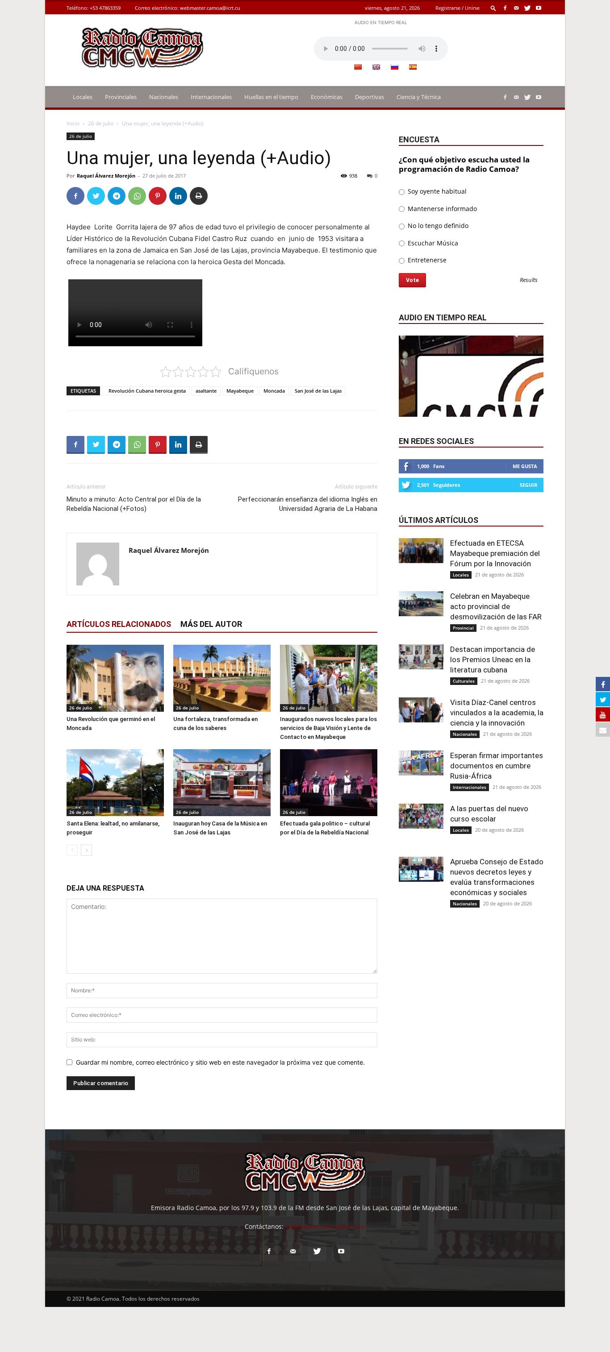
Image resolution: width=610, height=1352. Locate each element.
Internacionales (211, 97)
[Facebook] (505, 8)
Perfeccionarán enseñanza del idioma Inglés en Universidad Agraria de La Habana (307, 504)
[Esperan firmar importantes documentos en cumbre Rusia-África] (421, 763)
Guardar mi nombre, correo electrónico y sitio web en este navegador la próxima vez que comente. (220, 1062)
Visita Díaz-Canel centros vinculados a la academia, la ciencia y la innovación (496, 712)
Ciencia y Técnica (419, 97)
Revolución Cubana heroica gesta (146, 390)
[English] (376, 67)
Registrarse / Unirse (457, 7)
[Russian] (394, 67)
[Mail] (516, 8)
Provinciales (121, 97)
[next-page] (86, 850)
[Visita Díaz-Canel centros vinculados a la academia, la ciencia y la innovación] (421, 709)
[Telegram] (116, 196)
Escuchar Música (432, 243)
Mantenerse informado (441, 208)
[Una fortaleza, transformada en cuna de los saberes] (222, 678)
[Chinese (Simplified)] (358, 67)
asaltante (206, 390)
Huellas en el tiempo (271, 97)
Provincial (463, 628)
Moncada (274, 390)
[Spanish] (413, 67)
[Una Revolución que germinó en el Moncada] (115, 678)
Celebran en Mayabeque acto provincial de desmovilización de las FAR (496, 606)
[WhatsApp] (137, 196)
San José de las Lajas (318, 390)
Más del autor (211, 624)
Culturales (464, 681)
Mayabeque (240, 390)
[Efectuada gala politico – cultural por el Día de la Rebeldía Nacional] (328, 782)
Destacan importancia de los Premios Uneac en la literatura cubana (492, 659)
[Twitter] (527, 8)
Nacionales (163, 97)
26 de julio (100, 123)
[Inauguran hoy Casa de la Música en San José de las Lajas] (222, 782)
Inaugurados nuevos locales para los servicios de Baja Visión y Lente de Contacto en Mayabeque (328, 728)
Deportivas (369, 97)
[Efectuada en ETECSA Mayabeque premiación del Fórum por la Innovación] (421, 550)
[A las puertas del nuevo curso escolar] (421, 816)
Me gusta (525, 466)
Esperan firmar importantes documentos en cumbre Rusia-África (496, 765)
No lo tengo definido (437, 225)
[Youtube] (538, 8)
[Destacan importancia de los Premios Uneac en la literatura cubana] (421, 656)
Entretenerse (426, 260)
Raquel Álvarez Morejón (106, 175)
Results (529, 280)
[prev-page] (72, 850)
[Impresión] (199, 196)
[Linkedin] (178, 196)
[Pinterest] (158, 196)
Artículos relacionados (119, 624)
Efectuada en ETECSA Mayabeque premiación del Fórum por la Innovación (495, 553)
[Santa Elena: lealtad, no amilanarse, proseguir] (115, 782)
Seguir (528, 484)
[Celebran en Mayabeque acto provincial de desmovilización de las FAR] (421, 603)
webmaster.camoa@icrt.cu (210, 7)
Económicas (327, 97)
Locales (82, 97)
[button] (493, 7)
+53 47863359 (105, 7)
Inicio (73, 123)
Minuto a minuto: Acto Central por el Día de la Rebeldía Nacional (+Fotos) (134, 504)
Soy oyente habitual (436, 191)
